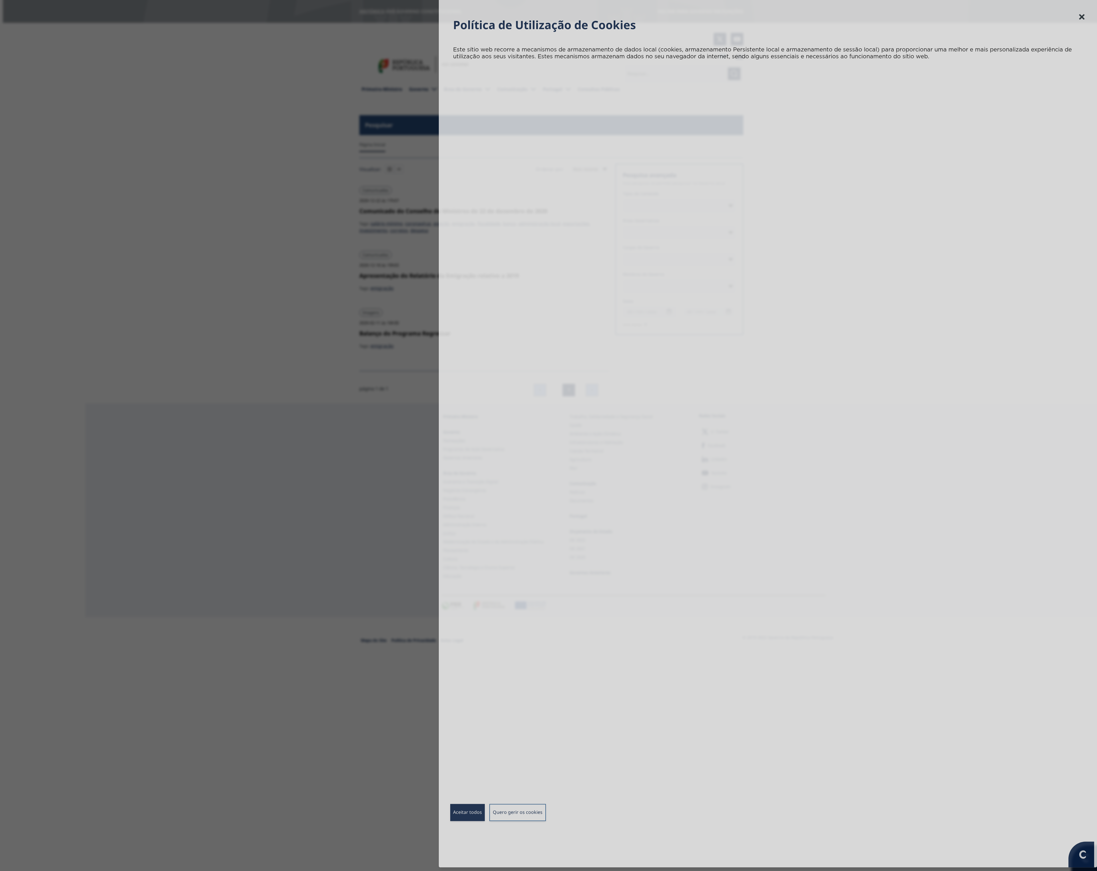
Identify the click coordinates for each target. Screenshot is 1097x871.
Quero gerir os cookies (518, 815)
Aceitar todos (467, 815)
